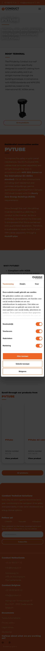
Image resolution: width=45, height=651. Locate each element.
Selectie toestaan (22, 364)
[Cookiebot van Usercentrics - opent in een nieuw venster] (32, 277)
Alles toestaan (22, 356)
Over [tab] (37, 284)
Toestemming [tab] (8, 284)
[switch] (39, 331)
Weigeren (22, 371)
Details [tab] (22, 284)
